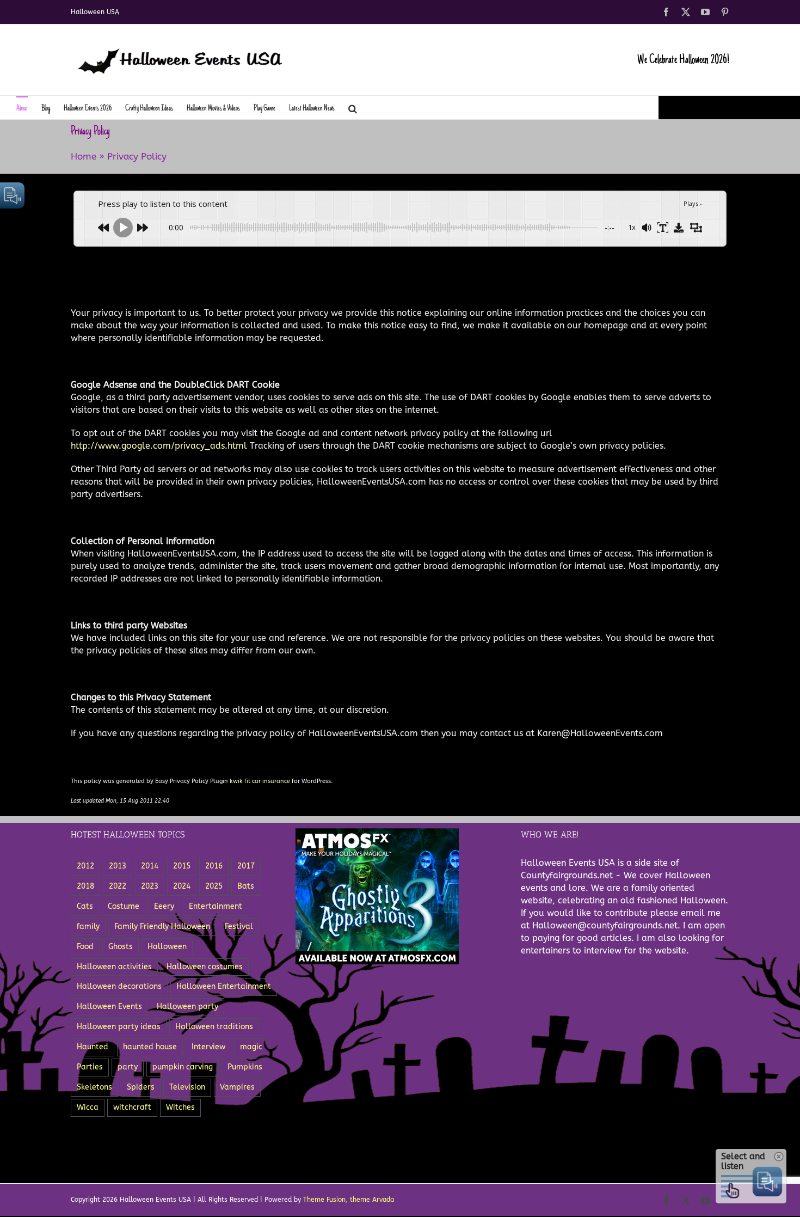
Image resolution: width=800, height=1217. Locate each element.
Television (187, 1087)
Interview (208, 1046)
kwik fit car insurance (260, 781)
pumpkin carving (182, 1067)
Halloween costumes (205, 966)
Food (85, 946)
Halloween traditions (214, 1026)
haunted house (150, 1046)
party (128, 1067)
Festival (239, 926)
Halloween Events (109, 1006)
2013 (117, 866)
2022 (117, 886)
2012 (85, 866)
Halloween (167, 946)
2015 (181, 866)
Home (83, 156)
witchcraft (132, 1107)
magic (251, 1046)
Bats (245, 886)
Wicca (88, 1107)
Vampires (237, 1087)
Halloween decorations (119, 986)
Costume (123, 906)
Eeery (164, 906)
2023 (149, 886)
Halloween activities (114, 966)
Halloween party (187, 1006)
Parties (90, 1067)
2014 (149, 866)
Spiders (141, 1087)
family (88, 926)
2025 (214, 886)
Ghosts (120, 946)
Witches (180, 1107)
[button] (352, 107)
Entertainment (215, 906)
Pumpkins (244, 1067)
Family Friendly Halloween (162, 926)
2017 (246, 866)
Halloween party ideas (119, 1026)
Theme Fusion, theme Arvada (348, 1199)
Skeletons (94, 1087)
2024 (181, 886)
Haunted (92, 1046)
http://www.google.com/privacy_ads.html (159, 446)
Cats (85, 906)
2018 (85, 886)
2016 (214, 866)
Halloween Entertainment (223, 986)
